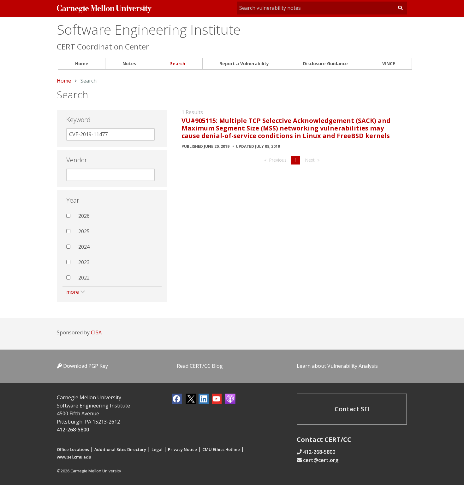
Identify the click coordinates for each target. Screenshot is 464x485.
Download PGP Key (85, 365)
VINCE (388, 63)
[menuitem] (81, 64)
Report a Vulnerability (244, 63)
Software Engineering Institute (149, 29)
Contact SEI (352, 409)
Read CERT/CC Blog (200, 365)
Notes (129, 63)
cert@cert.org (320, 460)
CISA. (97, 332)
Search (177, 63)
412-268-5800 (73, 429)
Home (81, 63)
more (72, 291)
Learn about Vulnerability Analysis (337, 365)
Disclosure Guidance (325, 63)
